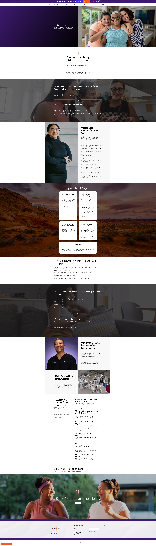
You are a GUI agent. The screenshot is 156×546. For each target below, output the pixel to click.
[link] (97, 1)
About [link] (58, 4)
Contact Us (78, 502)
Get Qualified (64, 1)
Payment (74, 1)
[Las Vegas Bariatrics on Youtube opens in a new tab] (56, 533)
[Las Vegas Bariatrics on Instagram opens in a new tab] (51, 533)
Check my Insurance (86, 1)
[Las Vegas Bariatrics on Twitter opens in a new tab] (54, 533)
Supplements (70, 1)
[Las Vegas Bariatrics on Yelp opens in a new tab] (60, 533)
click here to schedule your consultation (75, 471)
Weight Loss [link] (75, 4)
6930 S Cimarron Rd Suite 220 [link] (78, 526)
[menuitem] (58, 4)
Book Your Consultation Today (78, 498)
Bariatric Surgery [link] (66, 4)
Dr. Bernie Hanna (84, 351)
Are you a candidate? (6, 544)
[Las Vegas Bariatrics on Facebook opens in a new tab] (53, 533)
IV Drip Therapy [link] (84, 4)
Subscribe (102, 528)
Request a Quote (79, 1)
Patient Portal (59, 1)
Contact (92, 1)
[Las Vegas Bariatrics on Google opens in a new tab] (58, 533)
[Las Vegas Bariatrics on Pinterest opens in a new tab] (62, 533)
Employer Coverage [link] (94, 4)
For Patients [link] (104, 4)
